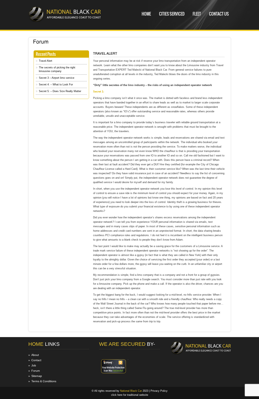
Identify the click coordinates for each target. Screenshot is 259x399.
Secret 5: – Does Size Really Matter (60, 91)
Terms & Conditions (43, 381)
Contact (36, 360)
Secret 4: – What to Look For (56, 84)
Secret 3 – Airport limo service (56, 77)
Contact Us (219, 14)
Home (146, 14)
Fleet (197, 14)
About (35, 355)
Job (33, 365)
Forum (35, 370)
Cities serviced (172, 14)
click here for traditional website (129, 394)
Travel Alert (45, 60)
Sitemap (36, 376)
